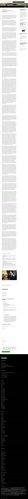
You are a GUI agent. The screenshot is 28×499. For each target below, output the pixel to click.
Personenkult (2, 468)
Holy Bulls (2, 418)
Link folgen (24, 13)
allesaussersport (3, 383)
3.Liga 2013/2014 (4, 488)
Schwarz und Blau (3, 398)
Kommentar (3, 328)
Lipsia (1, 444)
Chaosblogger (2, 437)
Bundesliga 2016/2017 (10, 489)
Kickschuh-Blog (3, 394)
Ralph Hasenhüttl (21, 492)
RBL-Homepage (3, 427)
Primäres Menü (27, 7)
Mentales (6, 376)
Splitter (2, 476)
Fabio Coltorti (3, 491)
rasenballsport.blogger (3, 421)
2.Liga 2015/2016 (22, 487)
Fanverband (2, 417)
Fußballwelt (2, 459)
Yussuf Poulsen (16, 494)
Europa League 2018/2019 (5, 289)
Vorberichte (2, 481)
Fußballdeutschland (3, 458)
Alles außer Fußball (3, 367)
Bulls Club (2, 414)
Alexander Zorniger (15, 488)
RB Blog (2, 422)
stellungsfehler (2, 404)
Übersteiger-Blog (3, 407)
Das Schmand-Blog (3, 440)
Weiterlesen (21, 50)
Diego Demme (10, 490)
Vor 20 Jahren (2, 480)
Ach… (1, 450)
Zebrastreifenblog (3, 408)
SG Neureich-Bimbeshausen (4, 399)
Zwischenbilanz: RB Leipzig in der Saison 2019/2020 (7, 366)
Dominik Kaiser (15, 490)
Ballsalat (2, 386)
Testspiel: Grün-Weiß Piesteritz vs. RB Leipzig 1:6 (8, 372)
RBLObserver (2, 430)
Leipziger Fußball (3, 464)
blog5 (1, 387)
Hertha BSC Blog (3, 391)
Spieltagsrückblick (3, 475)
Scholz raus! (2, 362)
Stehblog (2, 403)
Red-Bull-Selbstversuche (4, 472)
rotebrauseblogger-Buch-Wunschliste (23, 20)
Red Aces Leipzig (3, 431)
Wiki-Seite (6, 249)
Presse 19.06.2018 (4, 293)
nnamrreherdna (3, 445)
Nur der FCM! (2, 395)
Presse (2, 471)
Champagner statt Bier (3, 455)
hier (9, 349)
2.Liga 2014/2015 (15, 487)
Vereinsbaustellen (4, 9)
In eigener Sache (3, 463)
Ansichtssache (2, 451)
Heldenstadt (2, 441)
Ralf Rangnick (14, 493)
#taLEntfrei (2, 413)
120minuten (2, 382)
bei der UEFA (3, 242)
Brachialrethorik (3, 454)
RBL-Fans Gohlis (3, 426)
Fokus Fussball (2, 390)
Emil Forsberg (24, 490)
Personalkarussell (3, 467)
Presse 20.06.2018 (4, 295)
